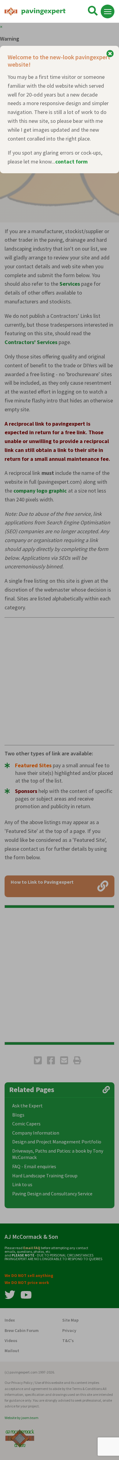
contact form (71, 161)
